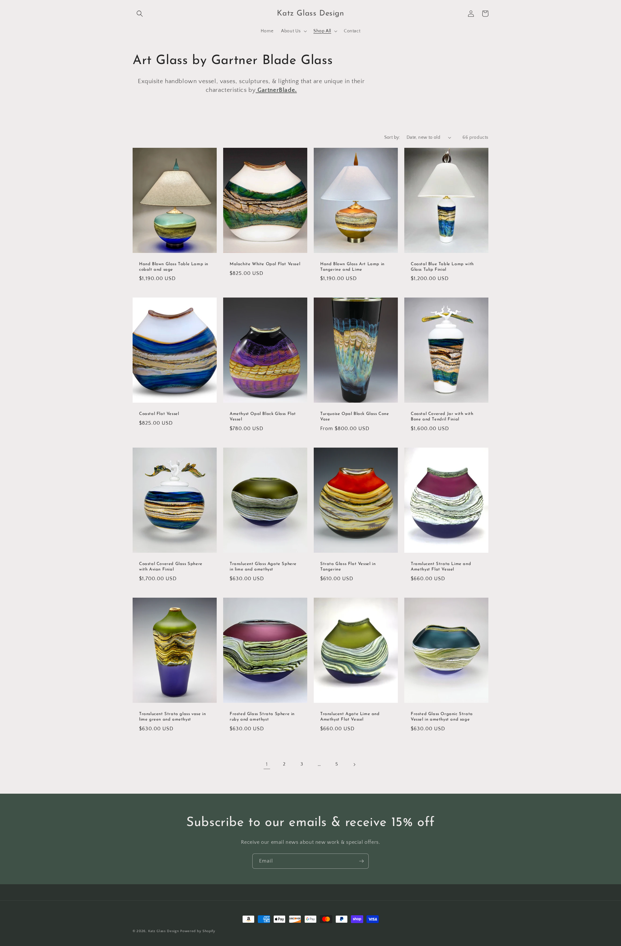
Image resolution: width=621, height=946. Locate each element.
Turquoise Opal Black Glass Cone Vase (354, 416)
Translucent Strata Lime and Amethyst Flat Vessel (441, 566)
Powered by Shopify (197, 931)
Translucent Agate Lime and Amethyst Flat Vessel (350, 717)
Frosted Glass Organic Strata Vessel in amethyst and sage (442, 717)
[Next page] (354, 764)
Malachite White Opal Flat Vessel (265, 264)
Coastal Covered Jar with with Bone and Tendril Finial (442, 416)
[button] (140, 13)
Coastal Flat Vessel (159, 414)
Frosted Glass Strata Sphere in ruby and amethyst (262, 717)
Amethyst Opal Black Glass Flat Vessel (263, 416)
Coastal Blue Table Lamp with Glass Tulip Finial (442, 267)
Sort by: (392, 137)
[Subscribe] (361, 861)
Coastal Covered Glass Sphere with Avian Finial (170, 566)
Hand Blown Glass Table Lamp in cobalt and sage (173, 267)
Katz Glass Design (163, 931)
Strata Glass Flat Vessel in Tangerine (348, 566)
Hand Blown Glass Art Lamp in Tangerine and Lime (352, 267)
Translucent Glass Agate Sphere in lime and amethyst (263, 566)
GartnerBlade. (276, 90)
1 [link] (267, 764)
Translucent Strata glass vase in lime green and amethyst (172, 717)
